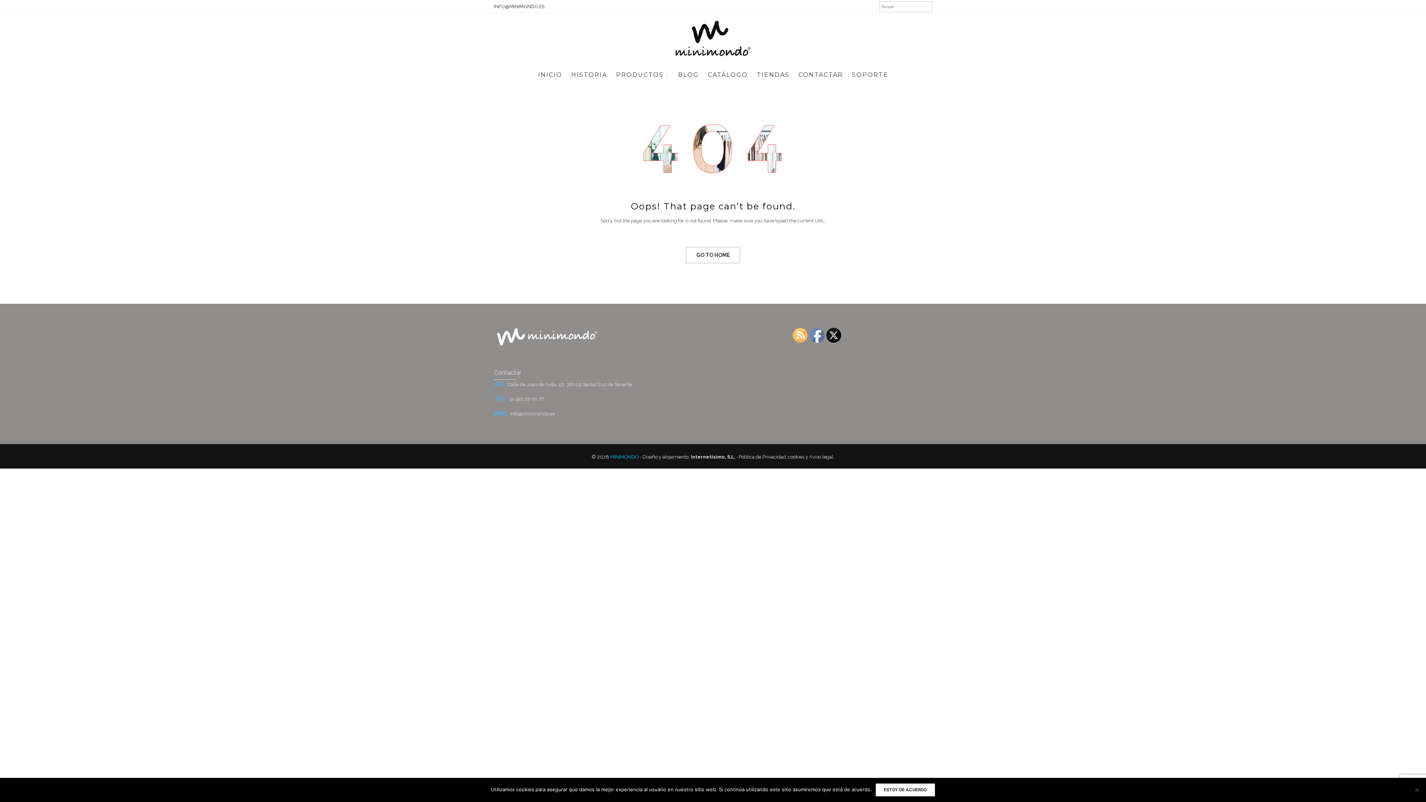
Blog (688, 74)
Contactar (820, 74)
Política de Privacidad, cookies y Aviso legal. (786, 457)
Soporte (870, 74)
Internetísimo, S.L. (713, 457)
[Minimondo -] (713, 37)
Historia (589, 74)
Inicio (550, 74)
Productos (640, 74)
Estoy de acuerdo (905, 789)
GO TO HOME (713, 255)
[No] (1416, 789)
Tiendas (773, 74)
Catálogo (728, 74)
